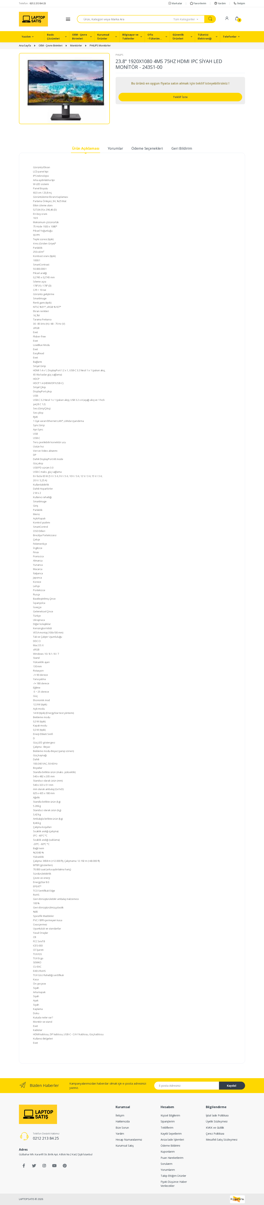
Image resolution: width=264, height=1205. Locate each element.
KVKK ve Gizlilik (215, 1127)
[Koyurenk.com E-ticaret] (237, 1199)
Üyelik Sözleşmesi (217, 1121)
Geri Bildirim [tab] (181, 148)
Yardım (221, 3)
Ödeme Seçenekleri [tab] (147, 148)
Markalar (176, 3)
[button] (189, 19)
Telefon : (32, 3)
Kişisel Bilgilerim (170, 1115)
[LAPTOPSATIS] (38, 1114)
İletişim (241, 3)
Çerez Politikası (215, 1133)
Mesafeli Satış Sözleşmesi (221, 1139)
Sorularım (166, 1164)
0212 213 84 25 (46, 1138)
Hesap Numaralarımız (129, 1139)
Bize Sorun (122, 1127)
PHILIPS (119, 54)
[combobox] (125, 19)
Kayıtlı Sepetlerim (171, 1133)
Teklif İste (180, 97)
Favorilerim (199, 3)
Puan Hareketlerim (172, 1158)
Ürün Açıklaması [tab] (85, 148)
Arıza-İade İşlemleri (172, 1139)
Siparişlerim (168, 1121)
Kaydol (231, 1085)
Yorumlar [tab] (115, 148)
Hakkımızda (123, 1121)
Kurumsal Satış (125, 1145)
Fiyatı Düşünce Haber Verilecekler (174, 1184)
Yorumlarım (168, 1170)
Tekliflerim (167, 1127)
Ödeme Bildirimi (170, 1145)
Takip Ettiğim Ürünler (173, 1176)
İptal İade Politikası (217, 1115)
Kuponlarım (168, 1151)
